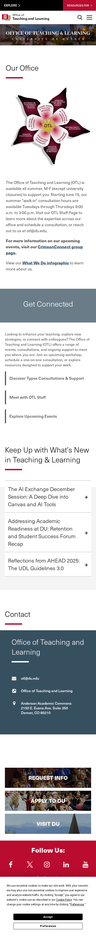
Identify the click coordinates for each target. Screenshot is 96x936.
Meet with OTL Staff (27, 397)
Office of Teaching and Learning (47, 690)
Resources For (78, 5)
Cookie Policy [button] (64, 899)
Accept (48, 917)
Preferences (48, 926)
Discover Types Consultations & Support (46, 378)
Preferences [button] (77, 904)
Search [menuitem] (79, 12)
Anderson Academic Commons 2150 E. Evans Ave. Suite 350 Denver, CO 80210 (46, 708)
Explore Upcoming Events (33, 416)
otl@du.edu (30, 678)
